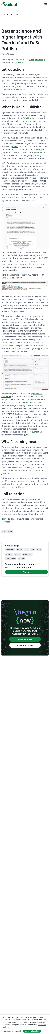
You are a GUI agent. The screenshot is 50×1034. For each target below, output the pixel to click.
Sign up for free (25, 639)
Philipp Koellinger (37, 59)
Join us (4, 518)
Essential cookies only (13, 1031)
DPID (9, 414)
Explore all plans (25, 645)
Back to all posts (10, 15)
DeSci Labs (20, 62)
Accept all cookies (32, 1031)
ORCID (45, 258)
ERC (28, 434)
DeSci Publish (29, 118)
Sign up (26, 572)
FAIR (31, 431)
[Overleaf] (9, 4)
